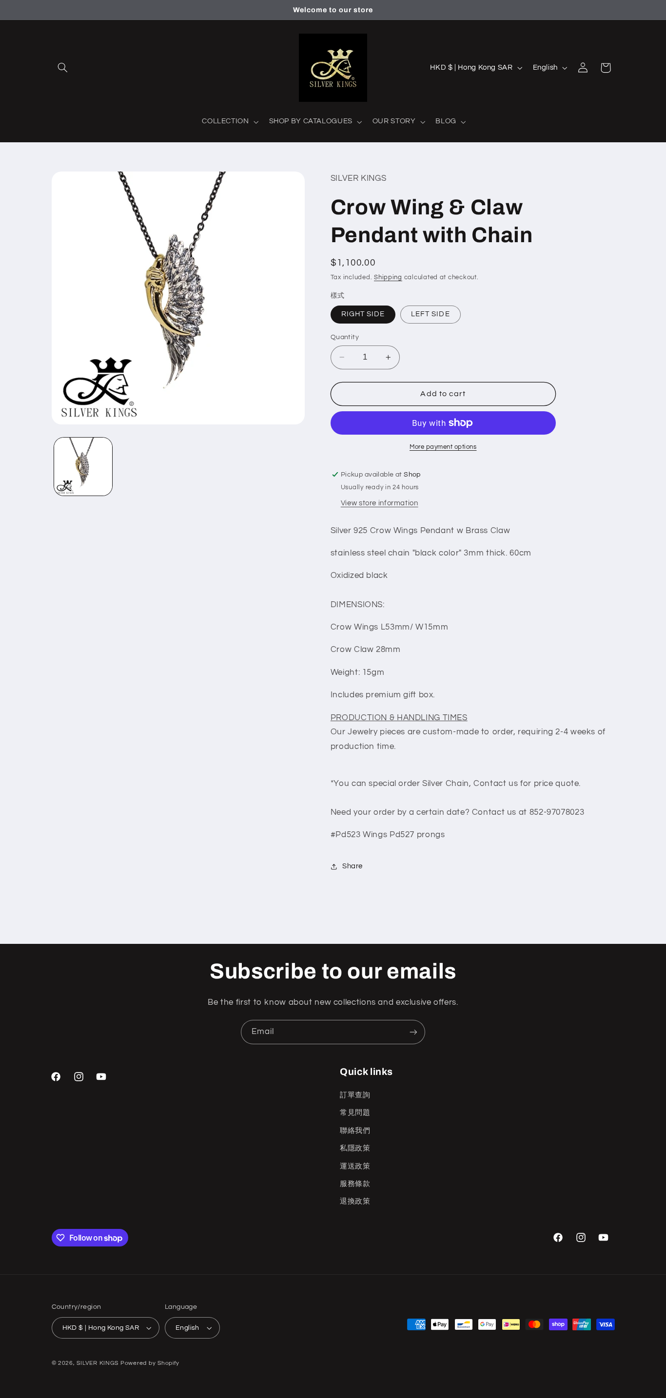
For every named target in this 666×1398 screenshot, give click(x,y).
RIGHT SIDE (363, 314)
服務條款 (355, 1183)
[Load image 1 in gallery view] (83, 467)
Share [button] (352, 866)
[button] (63, 68)
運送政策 (355, 1166)
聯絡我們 (355, 1130)
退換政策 (355, 1201)
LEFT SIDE (430, 314)
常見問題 (355, 1112)
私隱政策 (355, 1148)
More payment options (443, 447)
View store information (379, 503)
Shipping (388, 277)
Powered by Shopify (149, 1363)
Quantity (345, 337)
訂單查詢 (355, 1095)
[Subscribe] (413, 1032)
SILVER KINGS (98, 1363)
